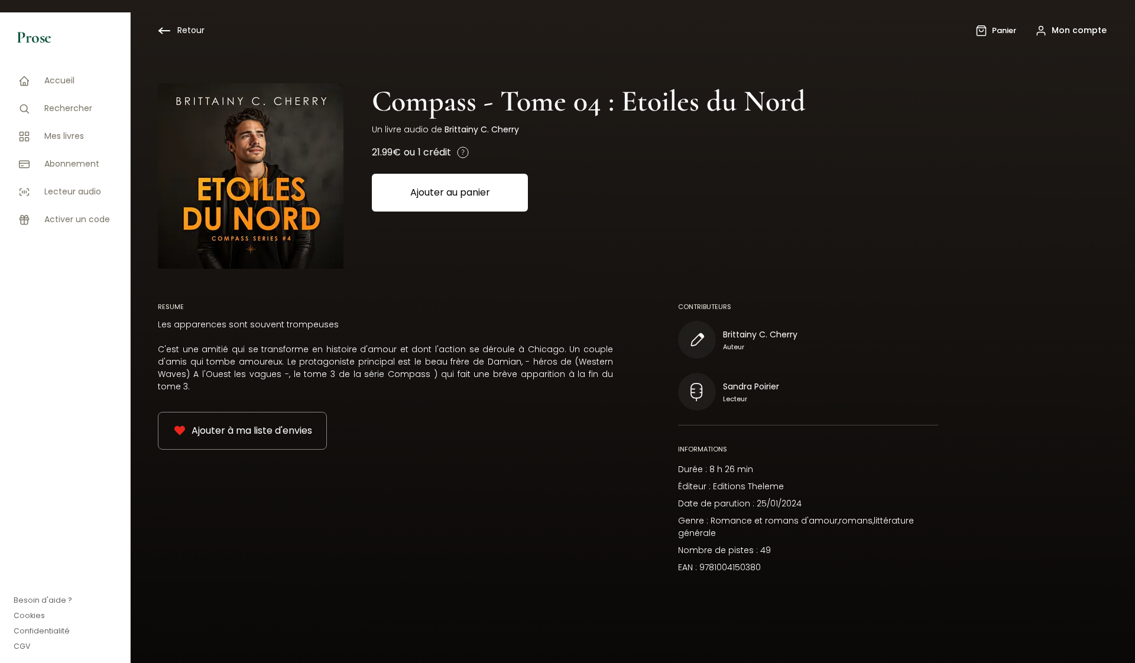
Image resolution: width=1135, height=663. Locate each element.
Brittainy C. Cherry (482, 129)
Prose (34, 37)
